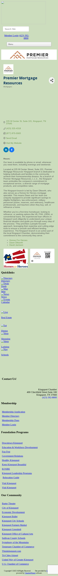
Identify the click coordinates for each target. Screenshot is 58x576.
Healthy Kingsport (10, 460)
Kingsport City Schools (13, 521)
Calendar (5, 302)
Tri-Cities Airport (10, 555)
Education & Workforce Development (20, 447)
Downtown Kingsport (12, 443)
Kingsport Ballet (9, 516)
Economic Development (13, 512)
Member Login (11, 35)
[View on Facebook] (11, 151)
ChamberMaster (30, 573)
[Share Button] (52, 80)
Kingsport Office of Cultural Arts (17, 534)
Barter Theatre (8, 503)
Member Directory (10, 416)
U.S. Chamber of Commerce (15, 564)
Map (3, 291)
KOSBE (6, 469)
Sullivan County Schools (13, 538)
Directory (5, 281)
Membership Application (13, 412)
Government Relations (12, 456)
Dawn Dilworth (16, 242)
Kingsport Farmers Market (14, 525)
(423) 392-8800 (24, 36)
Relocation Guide (11, 477)
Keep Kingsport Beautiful (14, 464)
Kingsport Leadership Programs (17, 473)
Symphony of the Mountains (15, 542)
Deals (4, 286)
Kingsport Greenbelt (11, 529)
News (4, 297)
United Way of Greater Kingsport (17, 559)
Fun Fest (6, 451)
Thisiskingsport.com (11, 551)
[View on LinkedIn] (6, 151)
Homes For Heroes (18, 240)
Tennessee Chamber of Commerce (18, 546)
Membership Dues (10, 420)
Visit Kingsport (9, 483)
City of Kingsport (10, 508)
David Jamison (16, 245)
